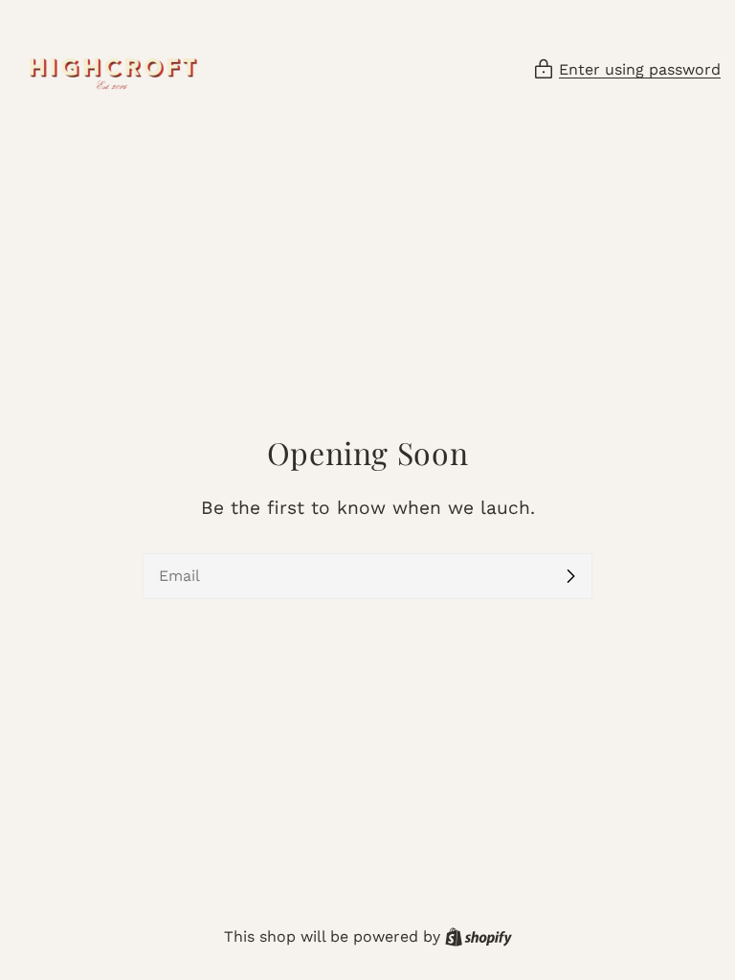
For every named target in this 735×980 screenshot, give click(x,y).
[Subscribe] (570, 576)
